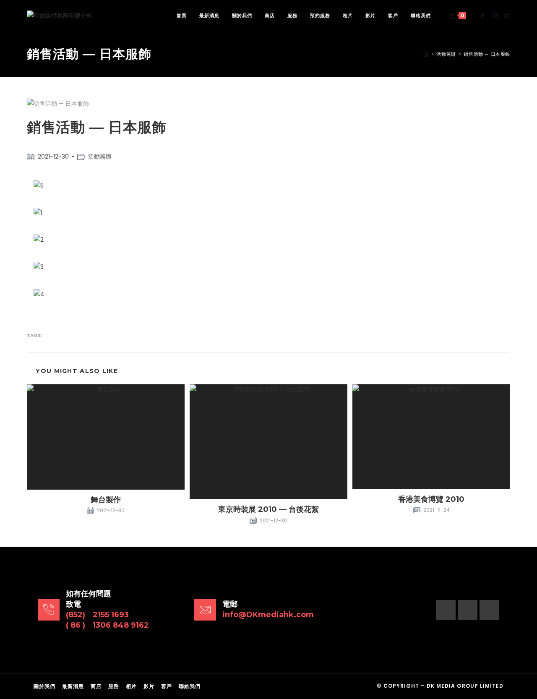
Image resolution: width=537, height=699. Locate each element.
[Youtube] (489, 610)
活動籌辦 (100, 156)
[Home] (426, 54)
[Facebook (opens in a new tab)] (482, 15)
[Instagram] (467, 610)
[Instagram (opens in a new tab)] (494, 15)
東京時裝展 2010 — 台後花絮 (268, 509)
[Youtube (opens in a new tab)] (507, 15)
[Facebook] (446, 610)
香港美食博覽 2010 (431, 499)
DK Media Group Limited (465, 685)
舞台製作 (106, 499)
